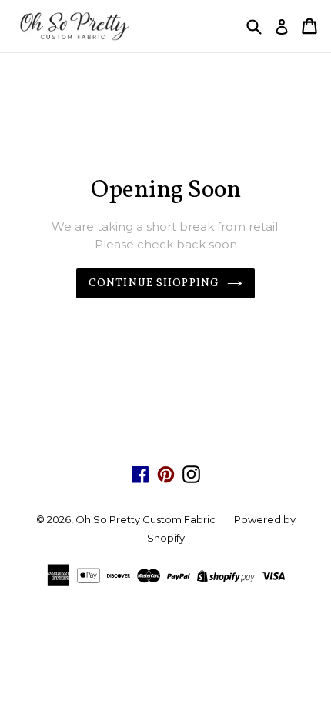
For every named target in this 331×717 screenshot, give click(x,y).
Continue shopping (154, 283)
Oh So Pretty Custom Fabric (145, 519)
